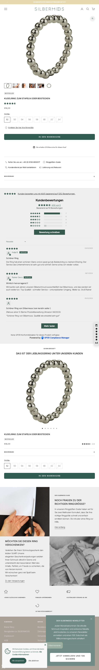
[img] (12, 248)
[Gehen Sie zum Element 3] (24, 85)
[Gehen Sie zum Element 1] (7, 85)
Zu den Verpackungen (15, 581)
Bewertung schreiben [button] (49, 232)
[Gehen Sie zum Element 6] (49, 85)
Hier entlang (60, 527)
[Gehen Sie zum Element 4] (32, 85)
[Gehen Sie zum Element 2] (16, 85)
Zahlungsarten (44, 631)
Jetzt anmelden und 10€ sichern (70, 657)
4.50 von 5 (56, 205)
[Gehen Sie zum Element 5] (40, 85)
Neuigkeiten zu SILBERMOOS (17, 631)
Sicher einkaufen (45, 640)
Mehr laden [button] (49, 326)
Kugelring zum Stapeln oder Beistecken (27, 434)
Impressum (9, 636)
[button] (10, 103)
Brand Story (9, 627)
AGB (6, 640)
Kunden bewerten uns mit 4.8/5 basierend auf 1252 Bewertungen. (46, 194)
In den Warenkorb (49, 137)
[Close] (45, 645)
